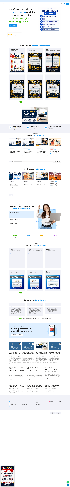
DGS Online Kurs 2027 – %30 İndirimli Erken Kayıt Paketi (41, 152)
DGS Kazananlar (24, 404)
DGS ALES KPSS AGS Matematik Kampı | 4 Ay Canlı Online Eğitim (55, 184)
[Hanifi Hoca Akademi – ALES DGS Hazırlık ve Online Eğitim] (4, 3)
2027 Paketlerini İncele (13, 25)
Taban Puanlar (38, 404)
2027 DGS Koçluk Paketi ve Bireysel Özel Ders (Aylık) (27, 152)
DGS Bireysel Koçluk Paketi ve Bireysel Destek (15, 152)
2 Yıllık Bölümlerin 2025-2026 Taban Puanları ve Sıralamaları (54, 353)
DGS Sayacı (52, 413)
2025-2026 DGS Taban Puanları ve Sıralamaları (41, 353)
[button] (10, 161)
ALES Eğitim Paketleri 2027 (16, 172)
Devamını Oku (10, 379)
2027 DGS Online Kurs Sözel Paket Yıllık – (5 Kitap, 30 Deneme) (54, 152)
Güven (21, 292)
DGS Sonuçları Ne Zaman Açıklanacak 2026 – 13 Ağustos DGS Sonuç (16, 386)
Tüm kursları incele (57, 161)
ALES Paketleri (38, 402)
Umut (29, 49)
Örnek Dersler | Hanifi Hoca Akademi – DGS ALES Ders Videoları (33, 371)
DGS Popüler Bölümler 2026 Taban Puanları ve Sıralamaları (17, 371)
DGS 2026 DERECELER (14, 49)
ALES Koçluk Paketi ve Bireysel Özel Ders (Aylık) (42, 185)
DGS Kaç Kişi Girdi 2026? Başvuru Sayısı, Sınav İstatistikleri (52, 386)
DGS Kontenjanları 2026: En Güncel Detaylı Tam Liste (51, 370)
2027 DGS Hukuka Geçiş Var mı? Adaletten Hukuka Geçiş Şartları (34, 386)
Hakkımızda (24, 402)
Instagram (51, 401)
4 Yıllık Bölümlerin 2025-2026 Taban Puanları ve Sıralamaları (28, 353)
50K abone (59, 401)
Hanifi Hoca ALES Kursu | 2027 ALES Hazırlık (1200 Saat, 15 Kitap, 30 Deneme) (14, 185)
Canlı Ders (45, 139)
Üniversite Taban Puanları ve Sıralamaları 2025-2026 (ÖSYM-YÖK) (15, 353)
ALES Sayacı (58, 413)
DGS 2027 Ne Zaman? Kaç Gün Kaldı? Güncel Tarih (22, 359)
